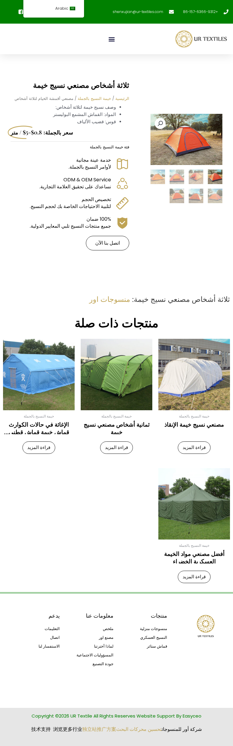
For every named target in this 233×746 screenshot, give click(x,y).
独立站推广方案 (99, 729)
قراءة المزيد (194, 447)
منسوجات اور (109, 299)
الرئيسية (122, 98)
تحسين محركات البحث (139, 729)
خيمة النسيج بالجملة (94, 98)
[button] (111, 39)
